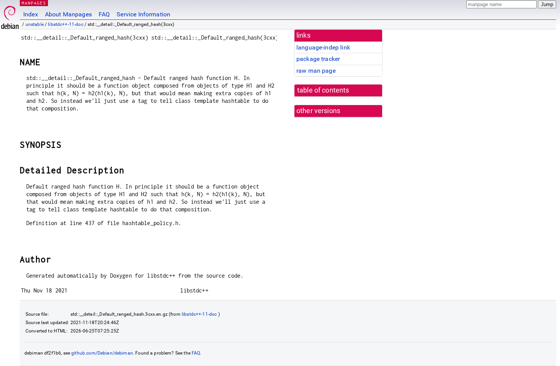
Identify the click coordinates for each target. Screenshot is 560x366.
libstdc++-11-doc (65, 24)
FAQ (104, 14)
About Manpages (68, 14)
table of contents (323, 90)
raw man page (316, 70)
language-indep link (323, 47)
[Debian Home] (9, 15)
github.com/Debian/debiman (102, 353)
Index (30, 14)
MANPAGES (34, 2)
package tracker (318, 58)
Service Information (143, 14)
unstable (35, 24)
